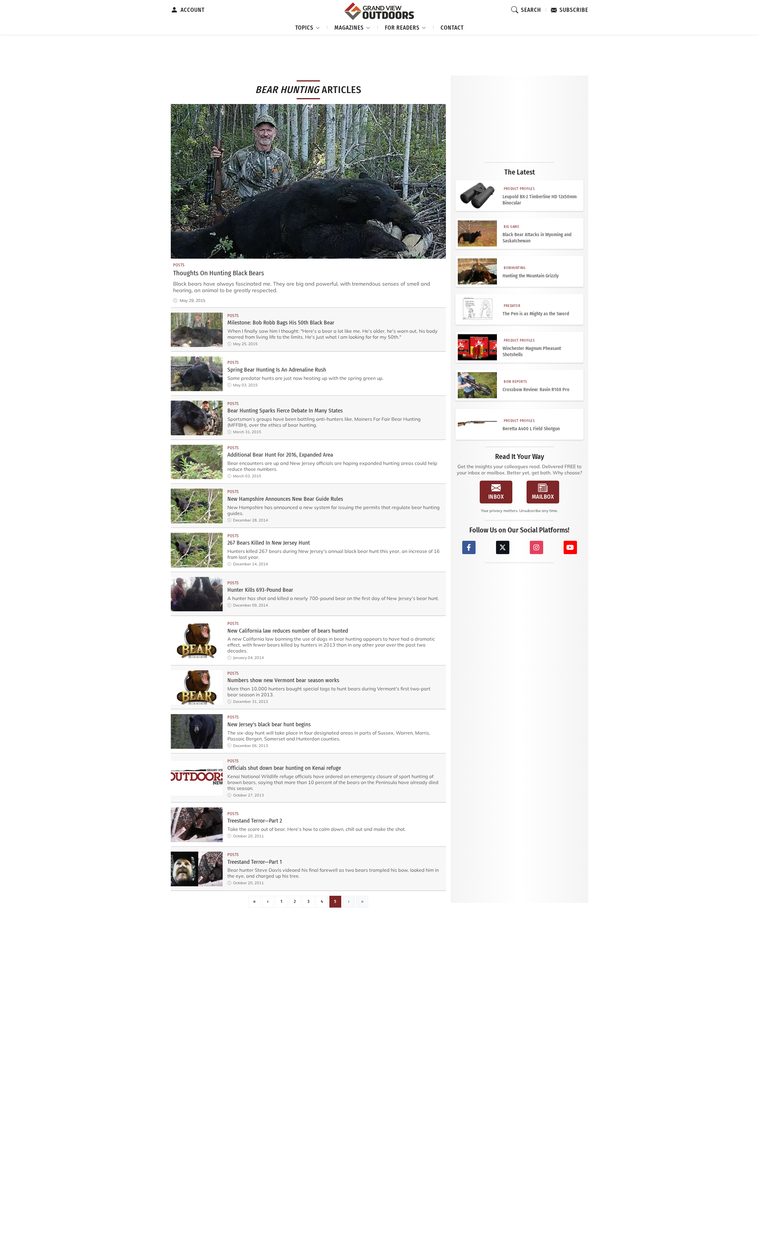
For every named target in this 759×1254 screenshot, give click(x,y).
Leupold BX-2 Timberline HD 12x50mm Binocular (540, 200)
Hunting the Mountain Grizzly (531, 276)
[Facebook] (469, 547)
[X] (502, 547)
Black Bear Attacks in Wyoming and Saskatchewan (537, 238)
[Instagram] (536, 547)
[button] (307, 26)
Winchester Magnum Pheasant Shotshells (532, 351)
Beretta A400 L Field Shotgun (531, 428)
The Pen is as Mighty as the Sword (536, 313)
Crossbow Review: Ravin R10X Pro (536, 389)
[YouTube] (570, 547)
